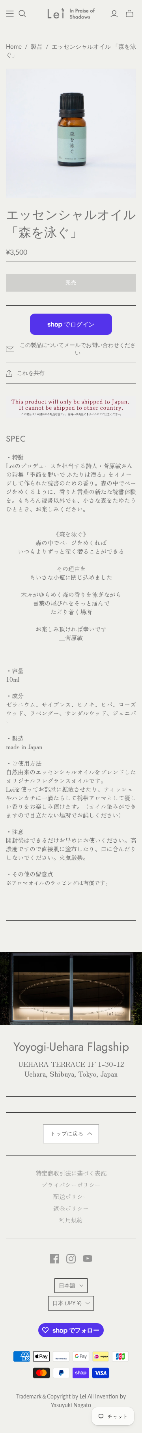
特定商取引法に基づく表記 (71, 1173)
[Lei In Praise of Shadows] (71, 12)
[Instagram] (71, 1258)
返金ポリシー (71, 1208)
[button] (71, 1133)
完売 (71, 282)
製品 (37, 46)
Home (14, 46)
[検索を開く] (22, 14)
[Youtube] (87, 1258)
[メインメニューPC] (10, 14)
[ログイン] (114, 13)
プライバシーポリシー (71, 1185)
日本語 (67, 1285)
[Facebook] (54, 1258)
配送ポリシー (71, 1196)
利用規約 (71, 1220)
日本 (67, 1303)
